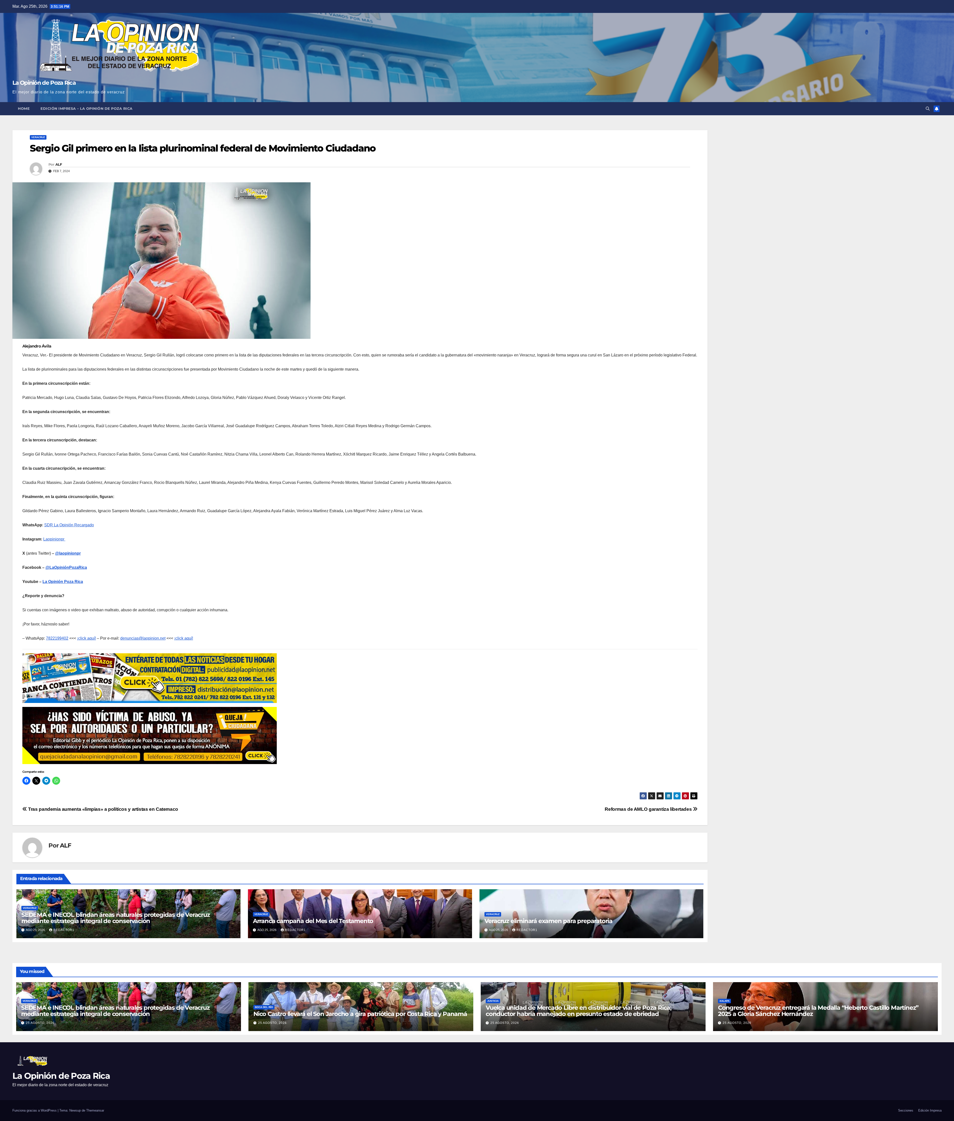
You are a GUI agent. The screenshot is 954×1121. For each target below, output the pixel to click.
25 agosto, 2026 (40, 1023)
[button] (928, 109)
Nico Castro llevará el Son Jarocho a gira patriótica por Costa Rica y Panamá (360, 1013)
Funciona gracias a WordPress (35, 1110)
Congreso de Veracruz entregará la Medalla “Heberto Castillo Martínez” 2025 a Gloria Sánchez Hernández (818, 1010)
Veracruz (38, 137)
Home (24, 108)
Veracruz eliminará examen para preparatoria (548, 921)
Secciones (905, 1110)
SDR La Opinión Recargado (69, 525)
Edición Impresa (930, 1110)
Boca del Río (264, 1007)
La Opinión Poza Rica (62, 582)
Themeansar (95, 1110)
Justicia (493, 1001)
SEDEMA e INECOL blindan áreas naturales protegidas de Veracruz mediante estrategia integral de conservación (115, 918)
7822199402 (57, 638)
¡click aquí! (86, 638)
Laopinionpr (54, 539)
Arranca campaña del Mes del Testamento (313, 921)
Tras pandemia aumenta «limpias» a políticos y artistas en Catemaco (102, 809)
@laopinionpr (68, 553)
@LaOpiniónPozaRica (66, 567)
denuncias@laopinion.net (142, 638)
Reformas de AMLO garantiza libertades (649, 809)
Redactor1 (63, 930)
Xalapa (724, 1001)
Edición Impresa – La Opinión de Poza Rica (86, 108)
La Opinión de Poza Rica (44, 82)
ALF (58, 164)
